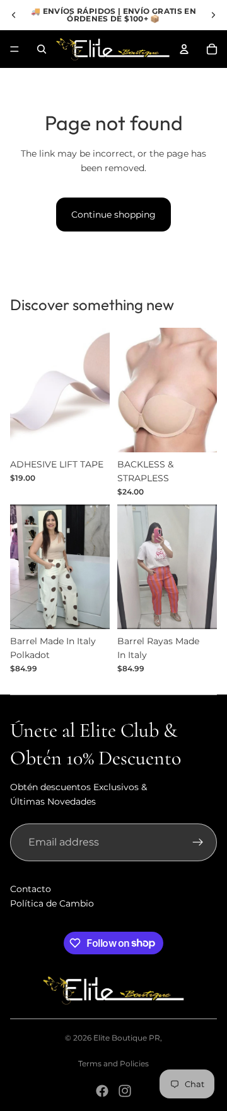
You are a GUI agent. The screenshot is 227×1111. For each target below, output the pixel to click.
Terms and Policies (113, 1063)
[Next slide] (213, 15)
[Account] (184, 49)
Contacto (30, 889)
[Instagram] (124, 1090)
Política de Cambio (52, 903)
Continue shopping (113, 214)
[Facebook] (102, 1090)
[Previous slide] (14, 15)
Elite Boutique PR (126, 1037)
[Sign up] (198, 842)
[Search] (41, 49)
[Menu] (14, 49)
